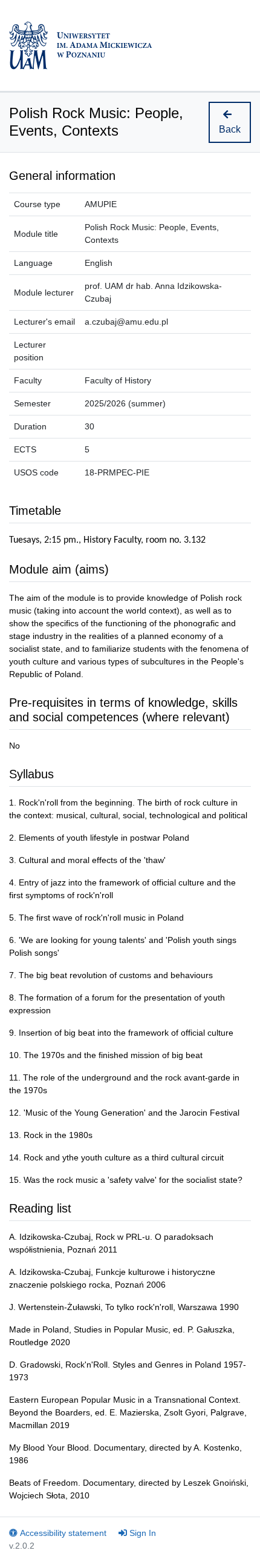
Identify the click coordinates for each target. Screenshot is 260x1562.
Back (230, 129)
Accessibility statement (63, 1533)
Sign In (142, 1533)
